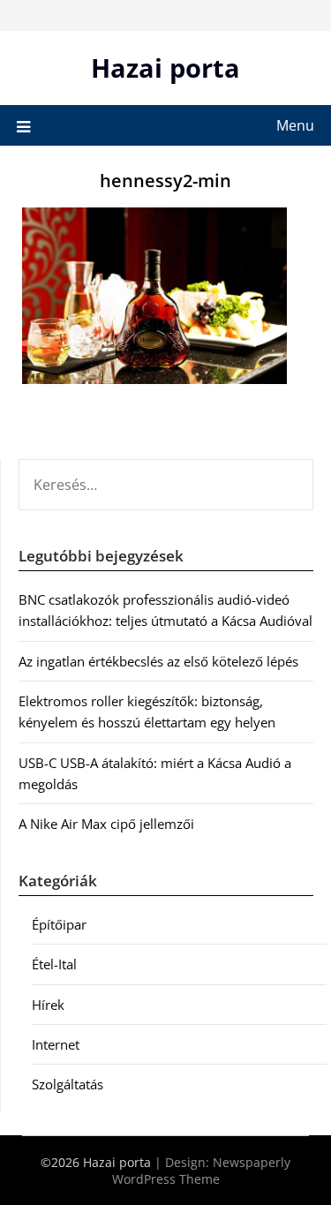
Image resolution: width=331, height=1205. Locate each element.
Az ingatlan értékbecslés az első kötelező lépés (158, 661)
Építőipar (59, 924)
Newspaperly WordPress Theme (201, 1170)
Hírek (48, 1004)
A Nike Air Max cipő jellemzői (106, 823)
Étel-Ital (54, 964)
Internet (55, 1044)
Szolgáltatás (67, 1084)
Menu (295, 125)
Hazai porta (165, 67)
